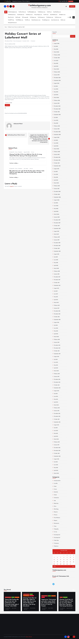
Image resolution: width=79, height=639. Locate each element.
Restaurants (56, 523)
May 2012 (56, 467)
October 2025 (57, 57)
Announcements (57, 480)
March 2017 (56, 302)
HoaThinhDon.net (53, 14)
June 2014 (56, 396)
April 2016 (56, 333)
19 (54, 561)
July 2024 (56, 86)
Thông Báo (20, 152)
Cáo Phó (55, 483)
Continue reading (13, 163)
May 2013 (56, 433)
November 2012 (57, 450)
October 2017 (56, 282)
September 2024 (57, 80)
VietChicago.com (41, 17)
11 (73, 557)
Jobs (55, 500)
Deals (55, 486)
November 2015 (57, 348)
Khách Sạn (56, 503)
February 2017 (57, 305)
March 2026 (56, 52)
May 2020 (56, 208)
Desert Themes (29, 636)
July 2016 (56, 325)
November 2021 (57, 160)
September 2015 (57, 353)
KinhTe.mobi (17, 17)
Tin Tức (55, 531)
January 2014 (56, 410)
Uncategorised (57, 534)
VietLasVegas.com (38, 14)
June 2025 (56, 60)
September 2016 (57, 319)
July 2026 (56, 46)
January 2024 (56, 103)
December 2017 (57, 276)
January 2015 (56, 376)
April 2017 (56, 299)
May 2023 (56, 123)
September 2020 (57, 197)
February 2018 (57, 271)
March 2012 (56, 473)
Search (55, 32)
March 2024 (56, 97)
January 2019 (56, 239)
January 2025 (56, 74)
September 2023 (57, 114)
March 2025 (56, 69)
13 (57, 559)
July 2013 (56, 427)
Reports (55, 520)
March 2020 (56, 214)
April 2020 (56, 211)
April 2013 (56, 436)
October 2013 (56, 419)
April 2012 (56, 470)
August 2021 (56, 168)
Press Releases (57, 517)
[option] (12, 601)
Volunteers (56, 546)
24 (70, 561)
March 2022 (56, 148)
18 (73, 559)
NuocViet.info (11, 17)
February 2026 (57, 54)
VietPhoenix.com (29, 14)
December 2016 (57, 311)
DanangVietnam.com (12, 22)
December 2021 (57, 157)
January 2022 (56, 154)
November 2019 (57, 222)
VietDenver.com (58, 17)
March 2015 (56, 370)
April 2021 (56, 180)
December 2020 (57, 191)
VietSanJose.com (49, 17)
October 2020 (57, 194)
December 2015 (57, 345)
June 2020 (56, 205)
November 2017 (57, 279)
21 (60, 561)
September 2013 (57, 422)
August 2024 (56, 83)
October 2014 (56, 385)
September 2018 (57, 251)
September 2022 (57, 134)
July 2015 (56, 359)
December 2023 (57, 106)
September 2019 (57, 228)
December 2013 (57, 413)
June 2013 (56, 430)
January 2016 (56, 342)
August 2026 (56, 43)
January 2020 (57, 217)
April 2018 (56, 265)
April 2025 (56, 66)
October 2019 (56, 225)
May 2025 (56, 63)
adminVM (12, 152)
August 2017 (56, 288)
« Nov (54, 566)
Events (16, 152)
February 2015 (57, 373)
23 (67, 561)
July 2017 (56, 291)
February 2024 (57, 100)
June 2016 (56, 328)
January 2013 (56, 444)
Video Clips (56, 540)
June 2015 (56, 362)
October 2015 (56, 350)
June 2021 (56, 174)
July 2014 (56, 393)
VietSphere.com (62, 14)
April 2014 (56, 402)
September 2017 (57, 285)
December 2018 (57, 242)
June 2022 (56, 143)
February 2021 (57, 185)
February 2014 (57, 407)
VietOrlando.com (20, 14)
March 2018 (56, 268)
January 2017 (56, 308)
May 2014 (56, 399)
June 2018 (56, 259)
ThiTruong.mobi (25, 17)
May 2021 (56, 177)
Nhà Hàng (56, 509)
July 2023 (56, 117)
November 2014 (57, 382)
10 (70, 557)
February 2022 (57, 151)
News (55, 506)
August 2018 (56, 254)
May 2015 (56, 365)
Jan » (73, 566)
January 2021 (56, 188)
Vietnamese (56, 543)
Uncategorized (57, 537)
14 (60, 559)
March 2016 (56, 336)
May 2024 (56, 91)
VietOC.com (45, 14)
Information (56, 497)
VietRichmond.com (12, 14)
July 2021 (56, 171)
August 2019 (56, 231)
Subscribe (72, 6)
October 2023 (57, 111)
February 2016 (57, 339)
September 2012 (57, 456)
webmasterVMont (18, 123)
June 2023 (56, 120)
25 (73, 561)
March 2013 (56, 439)
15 (63, 559)
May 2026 (56, 49)
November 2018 (57, 245)
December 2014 (57, 379)
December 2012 (57, 447)
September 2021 (57, 165)
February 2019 (57, 237)
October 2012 (56, 453)
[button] (73, 590)
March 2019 (56, 234)
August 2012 (56, 459)
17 (70, 559)
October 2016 (56, 316)
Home (6, 27)
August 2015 (56, 356)
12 (54, 559)
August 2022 (56, 137)
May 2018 (56, 262)
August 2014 (56, 390)
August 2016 (56, 322)
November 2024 (57, 77)
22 (63, 561)
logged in (12, 186)
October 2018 (56, 248)
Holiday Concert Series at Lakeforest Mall (16, 27)
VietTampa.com (33, 17)
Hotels (55, 494)
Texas (55, 526)
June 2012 (56, 464)
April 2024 (56, 94)
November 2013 (57, 416)
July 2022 (56, 140)
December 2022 (57, 131)
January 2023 (56, 128)
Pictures (55, 514)
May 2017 (56, 296)
